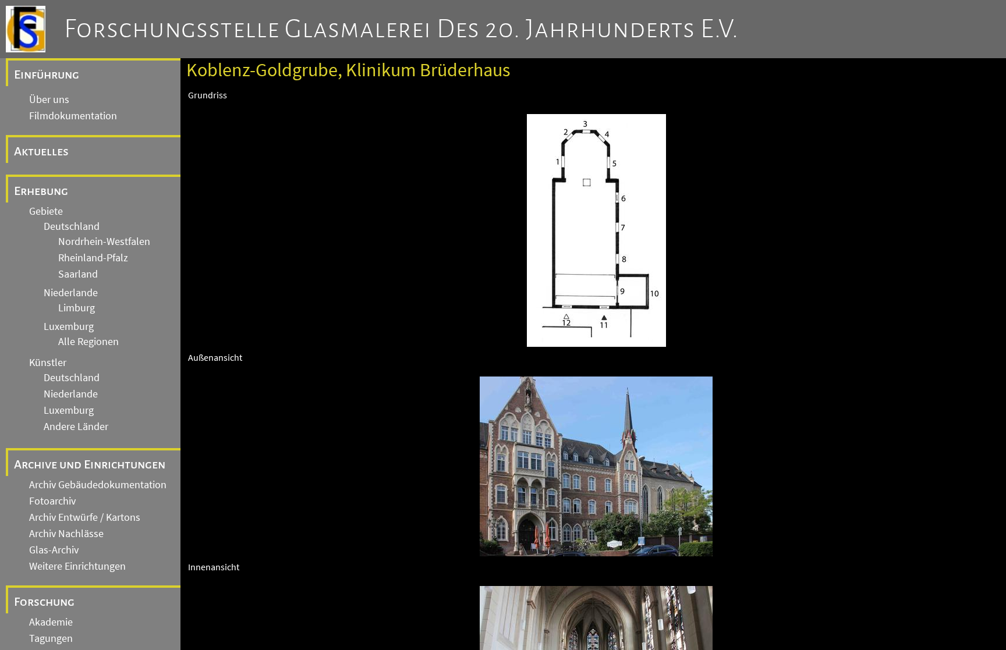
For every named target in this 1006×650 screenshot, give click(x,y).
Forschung (44, 601)
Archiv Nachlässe (66, 533)
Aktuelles (41, 151)
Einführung (46, 74)
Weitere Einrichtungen (77, 566)
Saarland (78, 274)
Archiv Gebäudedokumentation (98, 484)
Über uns (49, 99)
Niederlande (71, 292)
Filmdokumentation (73, 115)
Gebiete (46, 211)
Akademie (51, 622)
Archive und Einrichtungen (89, 464)
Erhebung (41, 190)
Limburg (76, 307)
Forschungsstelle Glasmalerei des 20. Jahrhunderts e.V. (401, 29)
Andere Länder (76, 426)
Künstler (47, 362)
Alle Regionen (88, 341)
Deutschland (72, 226)
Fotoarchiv (52, 501)
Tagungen (51, 638)
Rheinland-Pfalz (93, 257)
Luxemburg (69, 326)
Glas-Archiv (54, 550)
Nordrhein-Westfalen (104, 241)
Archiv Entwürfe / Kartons (84, 517)
